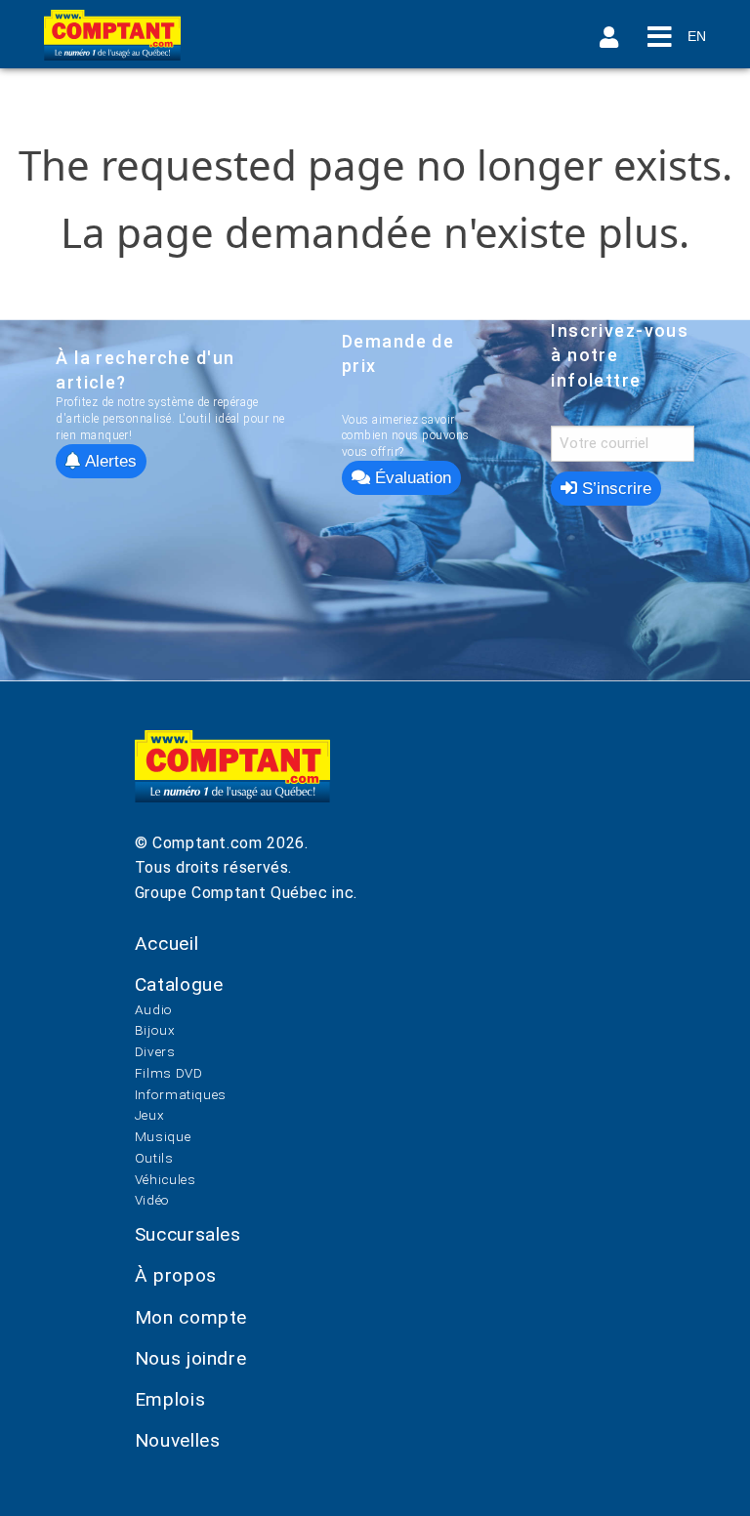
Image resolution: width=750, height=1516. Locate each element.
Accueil (166, 943)
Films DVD (169, 1073)
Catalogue (179, 984)
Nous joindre (191, 1358)
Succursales (188, 1234)
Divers (155, 1051)
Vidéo (152, 1200)
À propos (176, 1275)
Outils (154, 1158)
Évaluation (410, 478)
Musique (162, 1136)
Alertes (108, 461)
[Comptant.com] (232, 780)
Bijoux (155, 1030)
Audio (154, 1009)
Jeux (150, 1115)
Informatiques (181, 1094)
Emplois (170, 1399)
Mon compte (191, 1317)
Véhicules (165, 1179)
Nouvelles (178, 1440)
